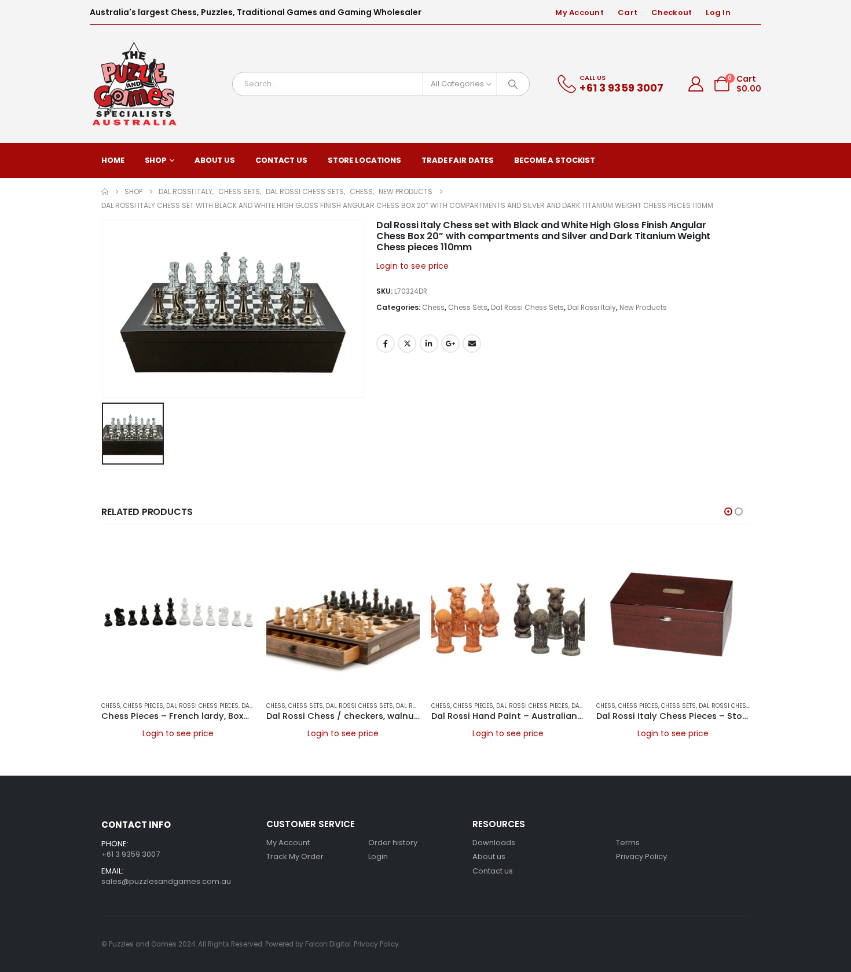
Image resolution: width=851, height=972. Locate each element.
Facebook (385, 343)
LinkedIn (429, 343)
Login (378, 856)
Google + (450, 343)
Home (112, 160)
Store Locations (364, 160)
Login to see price (412, 266)
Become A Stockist (554, 160)
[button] (728, 511)
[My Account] (696, 84)
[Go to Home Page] (104, 192)
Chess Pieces (143, 705)
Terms (628, 842)
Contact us (492, 870)
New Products (643, 307)
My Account (579, 12)
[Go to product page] (178, 615)
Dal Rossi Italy (591, 307)
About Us (215, 160)
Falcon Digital (328, 944)
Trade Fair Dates (457, 160)
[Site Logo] (135, 84)
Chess (433, 307)
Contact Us (281, 160)
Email (472, 343)
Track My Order (295, 856)
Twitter (407, 343)
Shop (156, 160)
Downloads (493, 842)
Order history (392, 842)
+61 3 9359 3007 (130, 854)
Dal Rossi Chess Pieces (202, 705)
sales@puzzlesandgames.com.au (166, 881)
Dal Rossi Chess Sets (527, 307)
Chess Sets (467, 307)
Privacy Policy (641, 856)
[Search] (513, 84)
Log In (718, 12)
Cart (627, 12)
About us (488, 856)
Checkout (671, 12)
